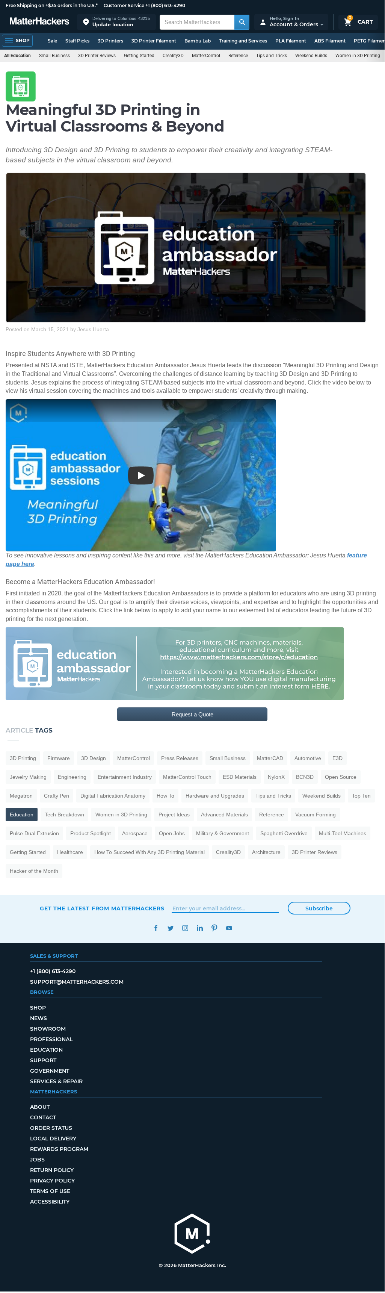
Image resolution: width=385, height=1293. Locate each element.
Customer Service (124, 5)
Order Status (51, 1128)
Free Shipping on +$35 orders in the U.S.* (52, 5)
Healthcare (70, 852)
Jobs (37, 1159)
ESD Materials (240, 777)
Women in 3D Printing (357, 55)
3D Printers (110, 41)
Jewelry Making (28, 777)
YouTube (229, 928)
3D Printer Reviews (97, 55)
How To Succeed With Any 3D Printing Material (149, 852)
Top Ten (361, 796)
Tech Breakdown (64, 815)
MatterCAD (270, 758)
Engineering (72, 777)
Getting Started (139, 55)
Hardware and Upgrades (215, 796)
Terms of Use (50, 1191)
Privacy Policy (52, 1180)
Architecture (266, 852)
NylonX (276, 777)
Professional (51, 1039)
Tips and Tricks (271, 55)
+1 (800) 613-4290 (165, 5)
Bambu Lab (197, 41)
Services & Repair (56, 1081)
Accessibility (49, 1201)
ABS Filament (330, 41)
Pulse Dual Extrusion (34, 833)
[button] (116, 22)
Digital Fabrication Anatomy (112, 796)
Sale (52, 41)
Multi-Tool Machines (342, 833)
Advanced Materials (224, 815)
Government (49, 1070)
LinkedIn (199, 928)
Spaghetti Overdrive (284, 833)
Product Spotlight (90, 833)
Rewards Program (59, 1149)
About (40, 1107)
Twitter (170, 928)
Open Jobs (172, 833)
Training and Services (243, 41)
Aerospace (135, 833)
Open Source (340, 777)
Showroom (48, 1028)
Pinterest (214, 928)
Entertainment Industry (125, 777)
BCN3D (305, 777)
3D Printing (23, 758)
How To (165, 796)
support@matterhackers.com (77, 981)
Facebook (155, 928)
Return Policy (52, 1170)
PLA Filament (290, 41)
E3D (337, 758)
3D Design (93, 758)
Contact (43, 1117)
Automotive (307, 758)
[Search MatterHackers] (241, 22)
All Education (17, 55)
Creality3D (173, 55)
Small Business (54, 55)
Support (43, 1060)
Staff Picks (77, 41)
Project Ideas (174, 815)
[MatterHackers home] (39, 22)
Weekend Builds (311, 55)
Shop (38, 1007)
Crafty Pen (56, 796)
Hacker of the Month (34, 871)
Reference (238, 55)
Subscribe (319, 908)
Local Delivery (53, 1138)
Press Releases (179, 758)
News (38, 1018)
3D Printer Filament (153, 41)
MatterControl (206, 55)
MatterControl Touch (187, 777)
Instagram (185, 928)
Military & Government (222, 833)
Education (21, 815)
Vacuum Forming (315, 815)
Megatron (21, 796)
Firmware (58, 758)
